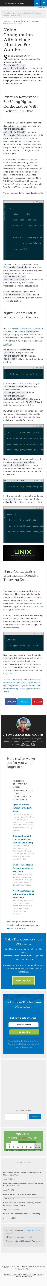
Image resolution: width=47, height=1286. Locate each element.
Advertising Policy (29, 1274)
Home (14, 13)
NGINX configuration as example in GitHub (23, 330)
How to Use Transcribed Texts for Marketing (21, 1213)
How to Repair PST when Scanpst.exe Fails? (21, 1194)
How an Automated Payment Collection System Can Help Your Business (23, 1184)
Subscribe (24, 1032)
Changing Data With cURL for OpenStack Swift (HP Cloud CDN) (23, 839)
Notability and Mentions (20, 1241)
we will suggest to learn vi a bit (23, 608)
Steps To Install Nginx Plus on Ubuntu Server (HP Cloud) (23, 868)
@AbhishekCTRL (28, 744)
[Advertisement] (23, 1085)
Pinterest (37, 701)
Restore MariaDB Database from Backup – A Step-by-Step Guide (22, 1173)
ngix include (20, 688)
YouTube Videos (17, 928)
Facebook (10, 701)
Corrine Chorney (30, 1230)
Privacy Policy (17, 1274)
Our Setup (36, 1241)
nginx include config (28, 685)
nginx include (17, 679)
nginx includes (21, 682)
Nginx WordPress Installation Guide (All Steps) (23, 808)
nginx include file (30, 679)
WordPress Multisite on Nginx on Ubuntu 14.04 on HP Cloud (23, 894)
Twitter (24, 701)
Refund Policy (27, 1276)
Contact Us (23, 980)
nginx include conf (34, 682)
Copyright (7, 1274)
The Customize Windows (13, 3)
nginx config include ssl (11, 685)
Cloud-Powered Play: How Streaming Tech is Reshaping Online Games (22, 1203)
